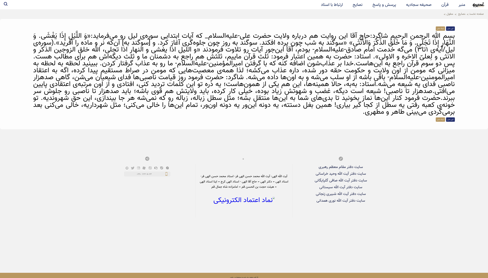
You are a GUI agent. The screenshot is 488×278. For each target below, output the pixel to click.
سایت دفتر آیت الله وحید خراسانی (341, 174)
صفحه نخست (476, 14)
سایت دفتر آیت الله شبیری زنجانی (341, 194)
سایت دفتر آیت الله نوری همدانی (340, 201)
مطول (449, 14)
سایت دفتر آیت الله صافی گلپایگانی (341, 180)
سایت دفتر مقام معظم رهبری (341, 167)
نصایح (461, 14)
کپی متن (450, 28)
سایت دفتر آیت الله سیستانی (340, 187)
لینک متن (440, 28)
